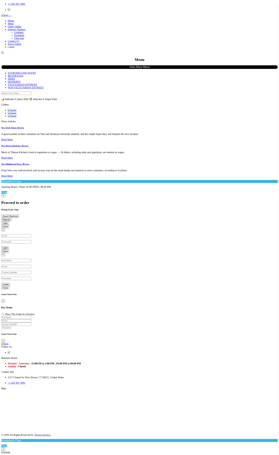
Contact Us (13, 41)
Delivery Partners (17, 29)
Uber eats (19, 38)
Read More (7, 139)
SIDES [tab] (11, 78)
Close (5, 226)
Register (6, 219)
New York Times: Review (12, 128)
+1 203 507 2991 (16, 4)
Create (6, 284)
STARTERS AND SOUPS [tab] (22, 73)
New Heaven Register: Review (14, 146)
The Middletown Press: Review (15, 164)
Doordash (19, 35)
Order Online (14, 26)
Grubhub (18, 32)
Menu (11, 23)
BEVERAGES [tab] (15, 75)
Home (11, 20)
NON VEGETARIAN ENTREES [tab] (25, 87)
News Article (14, 44)
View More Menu (139, 67)
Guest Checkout (10, 216)
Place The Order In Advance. (20, 314)
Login (5, 223)
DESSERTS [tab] (14, 81)
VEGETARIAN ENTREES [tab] (22, 84)
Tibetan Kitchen (42, 435)
